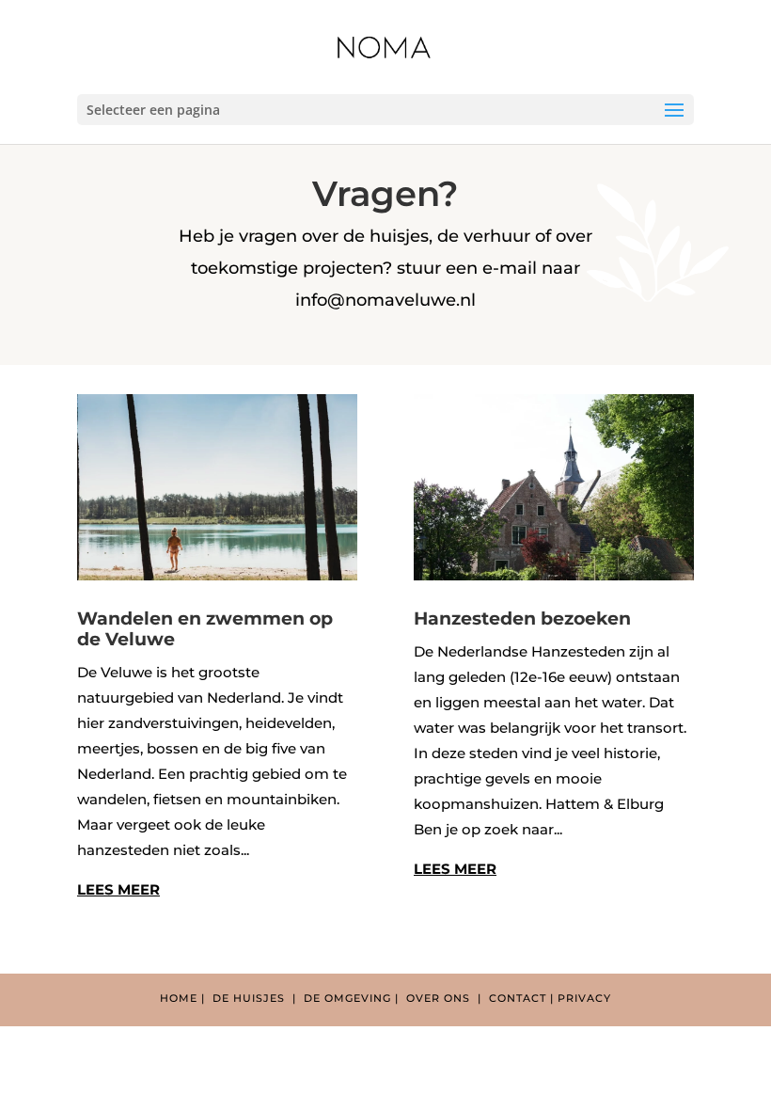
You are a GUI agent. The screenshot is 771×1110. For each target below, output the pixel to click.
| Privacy (580, 998)
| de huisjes (245, 998)
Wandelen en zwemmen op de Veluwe (205, 629)
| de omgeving (343, 998)
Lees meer (118, 889)
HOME (178, 998)
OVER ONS (442, 998)
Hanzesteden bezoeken (522, 618)
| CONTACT (514, 998)
